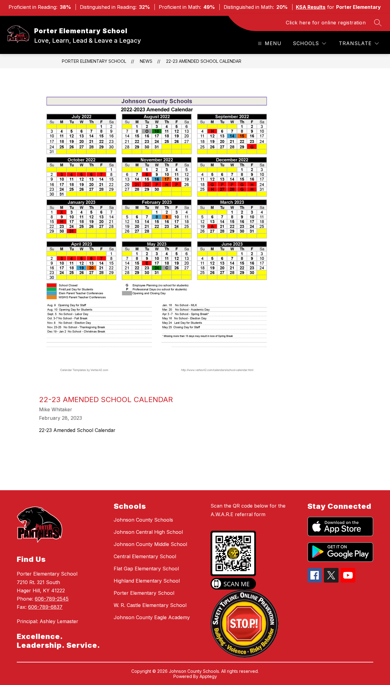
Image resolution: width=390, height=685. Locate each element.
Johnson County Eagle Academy (152, 617)
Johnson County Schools (143, 520)
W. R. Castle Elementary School (150, 605)
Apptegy (208, 676)
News (146, 61)
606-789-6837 (45, 607)
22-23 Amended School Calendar (203, 61)
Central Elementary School (145, 556)
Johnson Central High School (148, 532)
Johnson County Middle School (150, 544)
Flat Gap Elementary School (146, 568)
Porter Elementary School (94, 61)
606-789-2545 (52, 599)
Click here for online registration (326, 23)
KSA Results (310, 7)
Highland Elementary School (147, 581)
